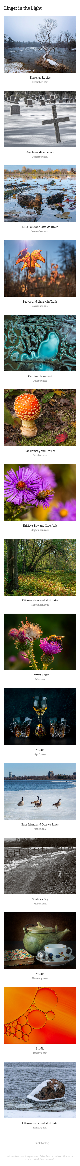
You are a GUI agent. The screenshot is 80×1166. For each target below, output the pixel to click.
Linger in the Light (23, 8)
